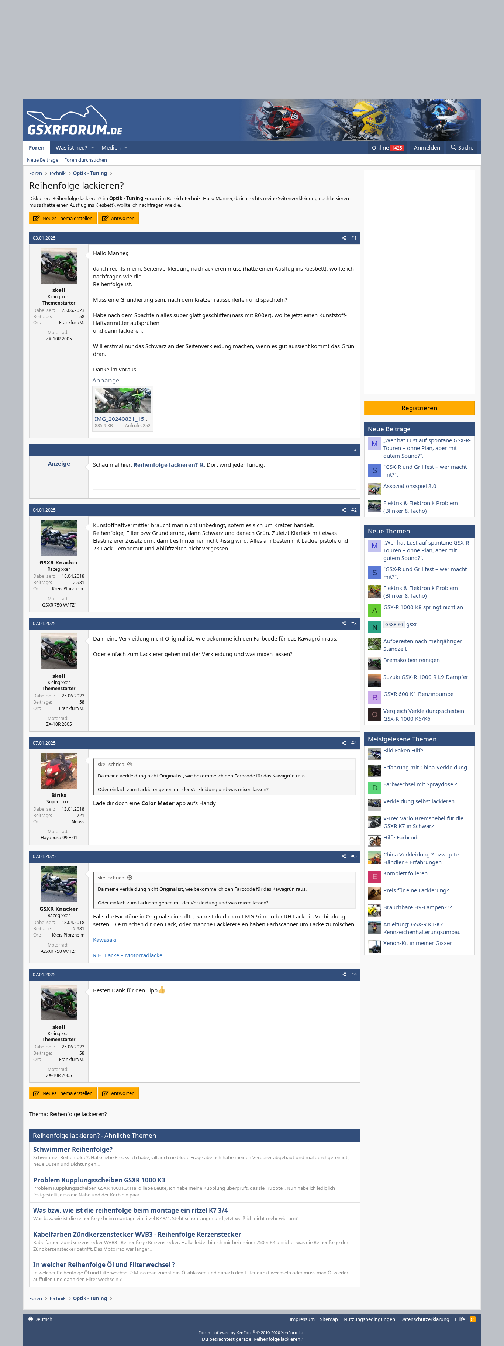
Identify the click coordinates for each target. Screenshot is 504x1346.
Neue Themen (389, 531)
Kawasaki (105, 939)
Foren (37, 147)
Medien (111, 147)
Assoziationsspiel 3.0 (409, 486)
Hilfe (460, 1319)
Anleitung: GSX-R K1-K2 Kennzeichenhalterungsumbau (422, 927)
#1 (354, 238)
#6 (354, 974)
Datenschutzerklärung (424, 1319)
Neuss (78, 821)
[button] (92, 147)
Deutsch (42, 1319)
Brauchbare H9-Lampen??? (417, 907)
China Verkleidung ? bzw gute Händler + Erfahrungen (421, 858)
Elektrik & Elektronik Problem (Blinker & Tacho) (420, 506)
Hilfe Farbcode (401, 837)
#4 (354, 743)
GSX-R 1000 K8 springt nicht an (423, 607)
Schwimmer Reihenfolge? (73, 1149)
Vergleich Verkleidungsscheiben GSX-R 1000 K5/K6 (423, 714)
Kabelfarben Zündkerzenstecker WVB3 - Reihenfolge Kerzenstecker (137, 1234)
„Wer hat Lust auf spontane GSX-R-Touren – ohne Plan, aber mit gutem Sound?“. (427, 447)
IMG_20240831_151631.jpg (131, 418)
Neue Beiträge (42, 160)
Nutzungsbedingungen (369, 1319)
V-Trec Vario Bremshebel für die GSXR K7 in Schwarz (423, 822)
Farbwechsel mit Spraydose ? (420, 784)
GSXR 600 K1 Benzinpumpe (418, 693)
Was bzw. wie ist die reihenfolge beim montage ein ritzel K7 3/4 (130, 1210)
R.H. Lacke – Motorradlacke (127, 955)
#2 (354, 510)
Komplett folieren (405, 873)
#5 (354, 856)
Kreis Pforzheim (68, 589)
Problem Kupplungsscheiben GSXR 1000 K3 (99, 1180)
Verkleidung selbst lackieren (419, 801)
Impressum (302, 1319)
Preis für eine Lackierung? (416, 890)
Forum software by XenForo (252, 1332)
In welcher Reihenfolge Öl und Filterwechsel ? (104, 1264)
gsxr (401, 624)
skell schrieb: (111, 764)
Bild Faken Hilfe (403, 750)
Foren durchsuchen (85, 160)
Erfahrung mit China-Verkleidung (425, 767)
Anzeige (59, 463)
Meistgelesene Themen (402, 739)
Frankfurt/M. (71, 322)
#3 (354, 623)
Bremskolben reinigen (411, 659)
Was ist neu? (71, 147)
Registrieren (419, 408)
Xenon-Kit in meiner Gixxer (417, 943)
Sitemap (329, 1319)
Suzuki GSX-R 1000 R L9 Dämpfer (425, 676)
